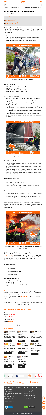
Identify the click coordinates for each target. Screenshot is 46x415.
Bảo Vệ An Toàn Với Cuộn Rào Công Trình (25, 357)
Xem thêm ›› (8, 340)
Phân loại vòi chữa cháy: (10, 20)
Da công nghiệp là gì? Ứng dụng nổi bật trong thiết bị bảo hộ (11, 332)
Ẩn (9, 17)
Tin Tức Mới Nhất (26, 7)
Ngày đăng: (6, 13)
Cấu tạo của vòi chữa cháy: (10, 19)
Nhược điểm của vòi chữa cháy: (11, 23)
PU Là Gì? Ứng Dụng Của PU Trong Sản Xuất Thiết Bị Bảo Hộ (38, 332)
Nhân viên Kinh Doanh (21, 381)
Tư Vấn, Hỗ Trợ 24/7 (9, 381)
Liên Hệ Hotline (34, 381)
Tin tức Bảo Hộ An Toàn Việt (15, 7)
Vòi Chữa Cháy (24, 296)
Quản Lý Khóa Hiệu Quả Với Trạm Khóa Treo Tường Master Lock (11, 357)
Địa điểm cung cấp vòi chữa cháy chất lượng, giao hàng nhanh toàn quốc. (20, 25)
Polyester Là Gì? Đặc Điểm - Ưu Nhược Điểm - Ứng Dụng (25, 332)
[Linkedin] (13, 325)
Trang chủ (6, 7)
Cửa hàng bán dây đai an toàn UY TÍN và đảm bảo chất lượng (11, 344)
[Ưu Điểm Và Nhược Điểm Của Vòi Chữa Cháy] (23, 1)
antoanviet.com (11, 321)
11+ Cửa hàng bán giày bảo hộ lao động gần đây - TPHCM (25, 344)
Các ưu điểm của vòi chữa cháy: (11, 22)
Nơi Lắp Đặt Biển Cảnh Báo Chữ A (38, 344)
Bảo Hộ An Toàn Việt (8, 255)
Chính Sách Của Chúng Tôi (31, 387)
